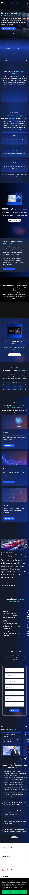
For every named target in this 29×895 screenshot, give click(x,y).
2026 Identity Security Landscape (14, 174)
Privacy (3, 873)
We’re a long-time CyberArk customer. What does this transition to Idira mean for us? (15, 773)
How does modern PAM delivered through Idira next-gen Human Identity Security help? (14, 812)
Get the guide (13, 354)
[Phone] (14, 698)
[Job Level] (14, 693)
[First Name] (14, 670)
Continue (13, 710)
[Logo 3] (9, 49)
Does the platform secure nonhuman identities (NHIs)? (15, 822)
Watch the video (7, 28)
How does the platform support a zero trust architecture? (14, 803)
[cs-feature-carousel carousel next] (26, 545)
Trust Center (5, 876)
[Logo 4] (19, 49)
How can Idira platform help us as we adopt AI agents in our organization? (15, 830)
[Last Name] (14, 675)
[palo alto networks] (14, 3)
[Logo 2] (20, 44)
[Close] (27, 880)
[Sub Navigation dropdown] (14, 60)
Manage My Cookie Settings (14, 892)
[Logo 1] (9, 44)
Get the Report (13, 220)
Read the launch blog (7, 33)
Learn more (8, 268)
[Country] (14, 704)
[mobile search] (27, 3)
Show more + (14, 836)
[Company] (14, 687)
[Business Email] (14, 681)
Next (25, 758)
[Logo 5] (14, 54)
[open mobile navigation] (2, 3)
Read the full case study (8, 585)
